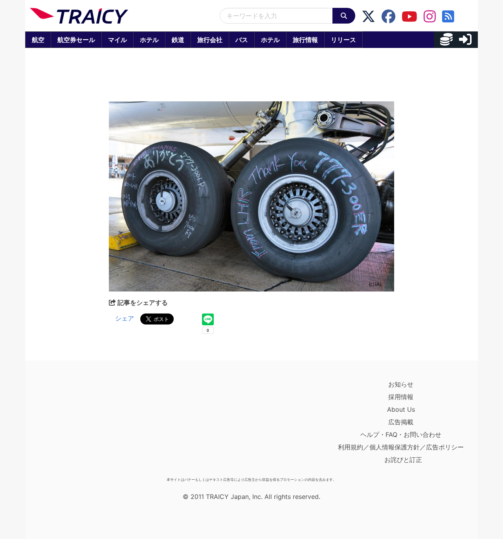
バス (241, 40)
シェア (124, 318)
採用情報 (400, 397)
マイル (117, 40)
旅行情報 (305, 40)
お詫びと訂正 (403, 460)
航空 (38, 40)
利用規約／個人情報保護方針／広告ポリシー (401, 447)
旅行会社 (209, 40)
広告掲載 (400, 422)
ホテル (149, 40)
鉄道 (178, 40)
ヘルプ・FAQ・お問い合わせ (400, 434)
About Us (401, 409)
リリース (343, 40)
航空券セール (76, 40)
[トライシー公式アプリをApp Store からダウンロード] (75, 426)
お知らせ (400, 384)
